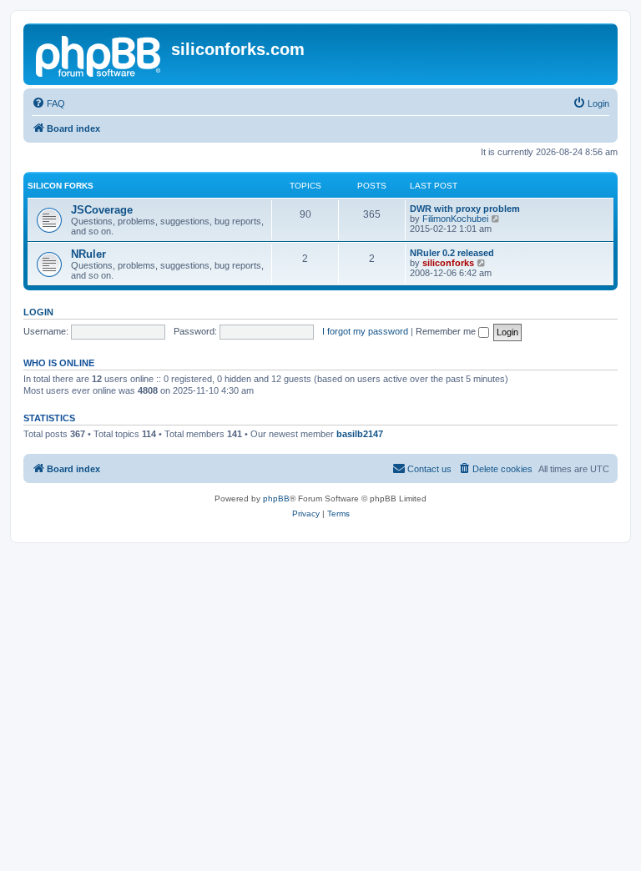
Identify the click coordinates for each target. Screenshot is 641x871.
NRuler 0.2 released (452, 253)
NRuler (88, 254)
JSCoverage (102, 210)
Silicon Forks (60, 185)
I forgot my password (365, 331)
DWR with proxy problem (465, 209)
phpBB (276, 498)
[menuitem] (48, 103)
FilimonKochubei (455, 219)
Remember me (447, 331)
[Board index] (99, 54)
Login (38, 312)
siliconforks (448, 263)
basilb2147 (359, 434)
